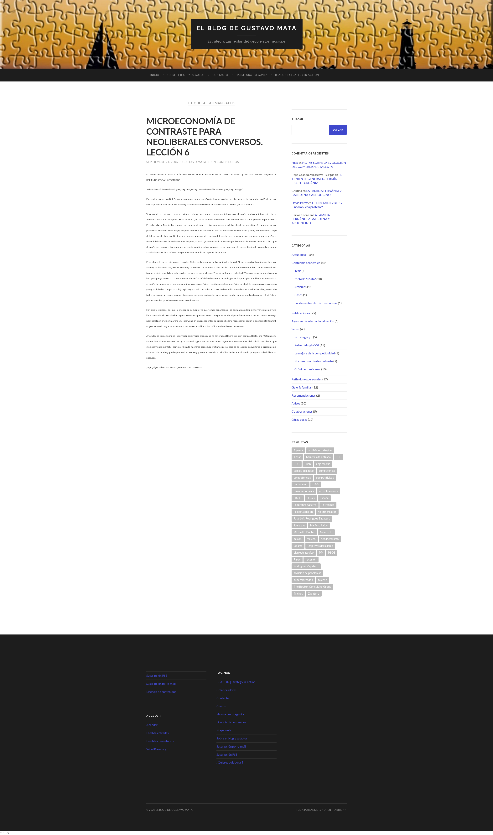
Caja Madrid (323, 464)
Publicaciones (301, 313)
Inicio (154, 74)
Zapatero (313, 593)
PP (321, 552)
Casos (298, 295)
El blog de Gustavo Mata (246, 28)
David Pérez (300, 203)
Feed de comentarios (160, 741)
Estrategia (328, 504)
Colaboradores (226, 690)
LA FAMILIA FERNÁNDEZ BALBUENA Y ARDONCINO (317, 192)
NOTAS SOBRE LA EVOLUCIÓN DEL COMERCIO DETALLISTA (319, 164)
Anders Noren (320, 809)
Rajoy (297, 559)
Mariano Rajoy (319, 525)
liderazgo (299, 525)
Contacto (220, 74)
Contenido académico (306, 262)
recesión (311, 559)
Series (295, 329)
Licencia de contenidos (161, 691)
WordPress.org (156, 749)
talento (322, 580)
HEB (295, 162)
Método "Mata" (305, 279)
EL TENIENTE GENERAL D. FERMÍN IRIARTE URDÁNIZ (317, 179)
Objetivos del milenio (320, 545)
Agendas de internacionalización (313, 321)
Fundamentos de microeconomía (315, 303)
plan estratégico (304, 552)
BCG (296, 464)
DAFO (298, 498)
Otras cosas (299, 419)
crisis (316, 484)
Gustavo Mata (194, 162)
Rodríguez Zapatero (306, 566)
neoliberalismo (330, 538)
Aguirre (298, 450)
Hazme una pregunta (251, 74)
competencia (327, 470)
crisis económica (304, 491)
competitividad (325, 477)
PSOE (331, 552)
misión (298, 538)
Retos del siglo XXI (306, 345)
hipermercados (327, 511)
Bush (308, 464)
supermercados (303, 580)
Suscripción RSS (156, 675)
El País (311, 498)
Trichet (298, 593)
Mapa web (223, 730)
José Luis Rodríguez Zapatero (312, 518)
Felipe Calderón (303, 511)
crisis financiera (328, 491)
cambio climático (304, 470)
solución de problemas (307, 573)
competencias (302, 477)
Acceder (152, 725)
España (324, 498)
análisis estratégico (320, 450)
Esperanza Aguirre (305, 504)
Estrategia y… (303, 337)
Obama (298, 545)
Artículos (300, 287)
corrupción (300, 484)
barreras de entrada (318, 457)
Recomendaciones (304, 395)
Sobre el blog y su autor (186, 74)
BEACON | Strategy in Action (297, 74)
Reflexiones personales (307, 379)
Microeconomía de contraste (313, 361)
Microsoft (326, 532)
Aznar (297, 457)
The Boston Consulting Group (312, 586)
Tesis (297, 271)
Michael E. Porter (304, 532)
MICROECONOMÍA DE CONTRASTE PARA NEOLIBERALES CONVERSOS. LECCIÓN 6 (204, 136)
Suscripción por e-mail (161, 683)
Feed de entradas (157, 733)
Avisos (296, 403)
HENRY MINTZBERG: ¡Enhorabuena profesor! (317, 205)
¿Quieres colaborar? (229, 762)
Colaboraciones (302, 411)
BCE (338, 457)
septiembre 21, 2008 (162, 162)
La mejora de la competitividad (314, 353)
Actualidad (299, 254)
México (311, 538)
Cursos (221, 706)
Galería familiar (302, 387)
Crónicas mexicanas (307, 369)
